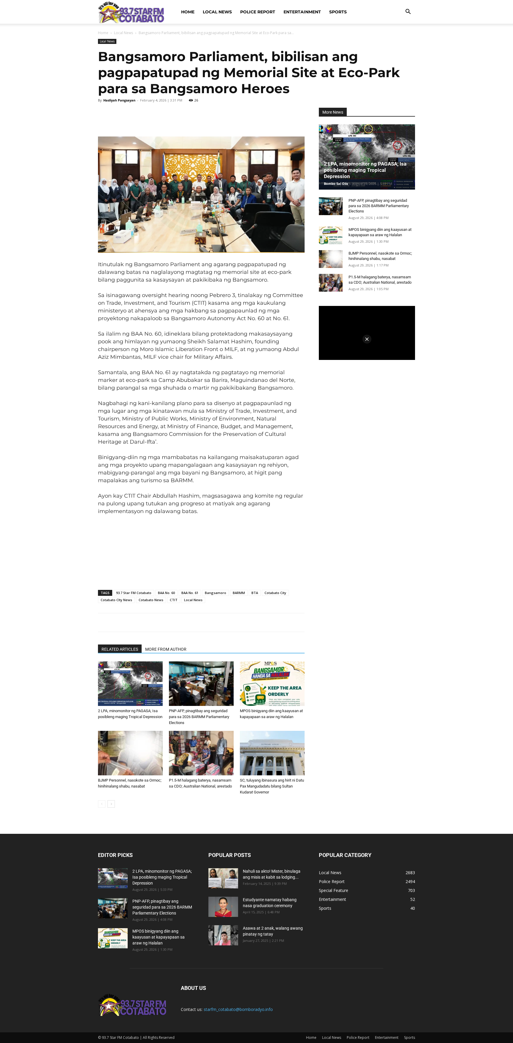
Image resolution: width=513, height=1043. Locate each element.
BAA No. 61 (189, 592)
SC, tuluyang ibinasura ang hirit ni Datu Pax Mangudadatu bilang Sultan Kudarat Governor (272, 786)
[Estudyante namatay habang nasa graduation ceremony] (223, 907)
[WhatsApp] (166, 117)
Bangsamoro (215, 592)
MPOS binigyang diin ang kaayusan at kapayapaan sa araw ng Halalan (158, 937)
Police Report (257, 12)
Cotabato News (151, 600)
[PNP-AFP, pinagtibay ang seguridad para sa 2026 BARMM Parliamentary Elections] (201, 683)
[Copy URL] (205, 117)
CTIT (174, 600)
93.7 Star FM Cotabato (133, 592)
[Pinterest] (146, 117)
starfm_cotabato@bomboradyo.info (238, 1009)
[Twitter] (126, 117)
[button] (408, 12)
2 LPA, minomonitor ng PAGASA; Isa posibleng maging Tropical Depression (365, 170)
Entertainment (302, 12)
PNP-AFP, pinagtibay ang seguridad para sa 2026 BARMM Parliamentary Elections (199, 717)
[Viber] (185, 117)
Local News (217, 12)
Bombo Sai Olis (336, 183)
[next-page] (111, 804)
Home (187, 12)
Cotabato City (275, 592)
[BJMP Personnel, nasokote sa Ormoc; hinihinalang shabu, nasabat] (130, 753)
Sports (338, 12)
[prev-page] (101, 804)
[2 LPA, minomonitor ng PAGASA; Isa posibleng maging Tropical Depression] (130, 683)
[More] (225, 117)
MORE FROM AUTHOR (165, 649)
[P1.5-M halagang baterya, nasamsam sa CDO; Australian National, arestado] (201, 753)
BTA (254, 592)
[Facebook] (107, 117)
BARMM (239, 592)
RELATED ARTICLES (120, 649)
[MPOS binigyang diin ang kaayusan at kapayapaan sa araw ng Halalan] (272, 683)
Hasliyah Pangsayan (119, 100)
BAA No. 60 (166, 592)
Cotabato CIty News (116, 600)
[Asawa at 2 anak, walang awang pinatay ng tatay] (223, 935)
